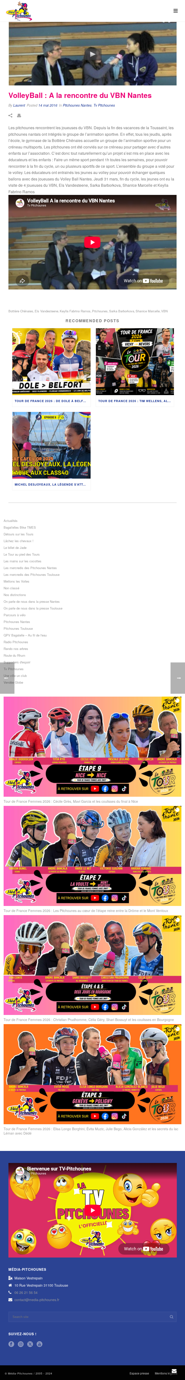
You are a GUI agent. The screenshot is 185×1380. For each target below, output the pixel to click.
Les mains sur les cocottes (22, 561)
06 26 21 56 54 (26, 1292)
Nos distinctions (15, 595)
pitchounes (100, 311)
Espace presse (139, 1373)
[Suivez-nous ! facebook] (11, 1344)
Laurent (19, 105)
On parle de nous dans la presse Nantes (32, 601)
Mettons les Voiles (16, 581)
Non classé (11, 588)
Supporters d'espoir (17, 662)
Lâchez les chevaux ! (18, 541)
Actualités (11, 521)
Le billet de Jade (15, 548)
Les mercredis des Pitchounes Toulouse (31, 574)
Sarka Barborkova (121, 311)
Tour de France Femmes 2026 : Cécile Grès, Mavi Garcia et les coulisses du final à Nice (71, 801)
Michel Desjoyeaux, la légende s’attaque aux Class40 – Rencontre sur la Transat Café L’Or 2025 (53, 484)
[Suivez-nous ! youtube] (39, 1344)
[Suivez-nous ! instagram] (21, 1344)
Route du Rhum (14, 655)
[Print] (21, 115)
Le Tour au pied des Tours (22, 554)
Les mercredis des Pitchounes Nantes (30, 568)
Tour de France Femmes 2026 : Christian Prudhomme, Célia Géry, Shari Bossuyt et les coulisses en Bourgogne (89, 1019)
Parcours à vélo (15, 615)
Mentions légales (166, 1373)
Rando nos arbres (16, 649)
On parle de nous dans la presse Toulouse (33, 608)
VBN (164, 311)
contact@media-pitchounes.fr (36, 1299)
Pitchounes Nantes (77, 105)
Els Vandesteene (46, 311)
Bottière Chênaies (20, 311)
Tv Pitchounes (104, 105)
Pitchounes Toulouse (18, 628)
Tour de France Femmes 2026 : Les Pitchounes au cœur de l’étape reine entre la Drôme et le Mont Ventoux (86, 910)
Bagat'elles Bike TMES (20, 527)
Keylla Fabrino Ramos (75, 311)
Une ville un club (15, 676)
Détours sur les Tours (18, 534)
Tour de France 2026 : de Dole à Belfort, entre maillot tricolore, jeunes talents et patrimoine (53, 401)
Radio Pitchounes (16, 642)
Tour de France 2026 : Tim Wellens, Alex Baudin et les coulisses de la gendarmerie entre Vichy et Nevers (136, 401)
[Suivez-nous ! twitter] (30, 1344)
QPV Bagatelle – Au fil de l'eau (25, 635)
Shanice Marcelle (148, 311)
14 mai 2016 (47, 105)
